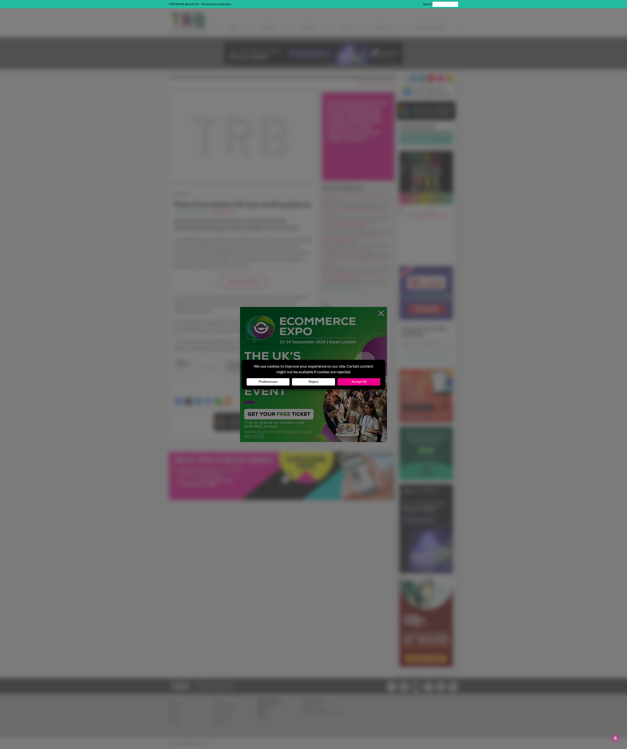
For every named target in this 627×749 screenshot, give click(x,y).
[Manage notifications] (615, 738)
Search (427, 4)
